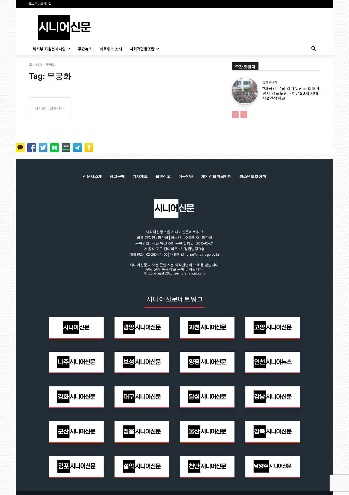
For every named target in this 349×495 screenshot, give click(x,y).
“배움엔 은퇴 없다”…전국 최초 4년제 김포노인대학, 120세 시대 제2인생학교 (291, 93)
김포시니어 (269, 82)
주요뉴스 (85, 49)
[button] (313, 49)
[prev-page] (235, 114)
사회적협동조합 (142, 49)
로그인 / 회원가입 (40, 3)
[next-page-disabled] (243, 114)
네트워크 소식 (111, 49)
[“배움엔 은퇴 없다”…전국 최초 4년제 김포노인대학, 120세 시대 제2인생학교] (245, 90)
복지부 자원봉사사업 (49, 49)
